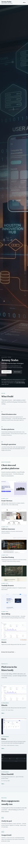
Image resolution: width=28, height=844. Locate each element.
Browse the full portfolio (8, 652)
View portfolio (6, 371)
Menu (24, 2)
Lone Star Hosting (20, 382)
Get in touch (17, 371)
